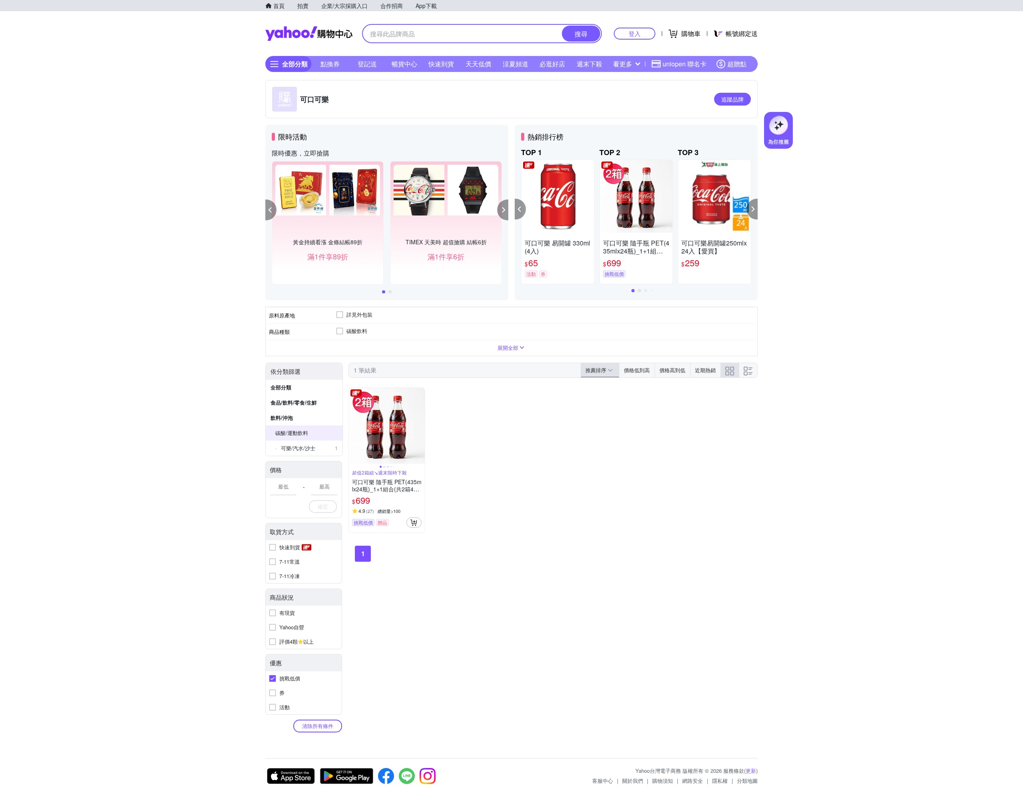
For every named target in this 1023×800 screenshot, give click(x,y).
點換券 (330, 63)
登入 (635, 33)
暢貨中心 (404, 63)
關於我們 (632, 780)
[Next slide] (419, 426)
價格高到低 (672, 370)
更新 (751, 770)
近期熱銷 (705, 370)
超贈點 (736, 63)
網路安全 (692, 780)
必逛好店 (552, 63)
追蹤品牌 (732, 99)
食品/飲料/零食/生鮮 (294, 402)
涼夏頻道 (515, 63)
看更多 (622, 63)
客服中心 (602, 780)
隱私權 (720, 780)
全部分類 (281, 387)
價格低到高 (637, 370)
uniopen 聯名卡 (685, 63)
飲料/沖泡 (282, 417)
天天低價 (478, 63)
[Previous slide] (354, 426)
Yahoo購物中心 (308, 33)
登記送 (367, 63)
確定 (323, 506)
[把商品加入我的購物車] (414, 522)
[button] (271, 210)
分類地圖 (747, 780)
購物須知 (662, 780)
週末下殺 (589, 63)
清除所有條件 (317, 726)
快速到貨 (441, 63)
